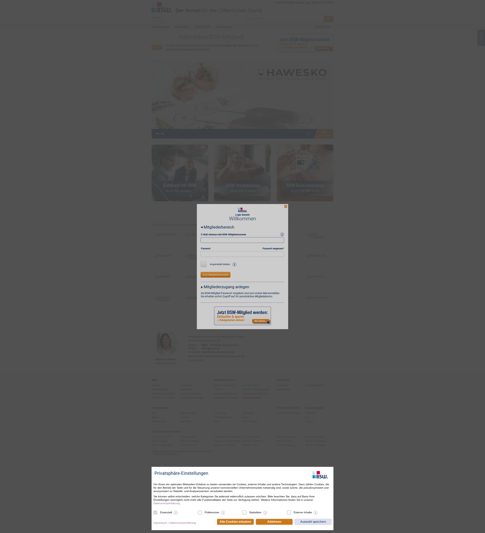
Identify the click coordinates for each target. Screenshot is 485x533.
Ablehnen (274, 521)
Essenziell (166, 512)
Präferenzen (212, 512)
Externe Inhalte (303, 512)
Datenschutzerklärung (166, 503)
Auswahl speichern (313, 521)
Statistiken (255, 512)
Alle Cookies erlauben (235, 521)
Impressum (160, 522)
